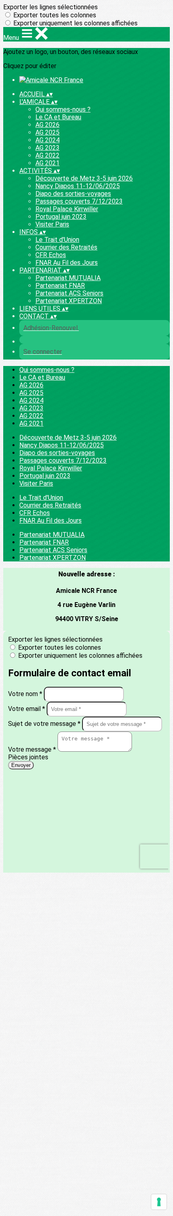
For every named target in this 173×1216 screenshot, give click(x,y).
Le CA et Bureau (58, 117)
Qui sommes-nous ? (63, 109)
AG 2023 (47, 148)
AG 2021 (47, 163)
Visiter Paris (52, 224)
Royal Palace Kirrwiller (66, 209)
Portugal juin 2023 (60, 216)
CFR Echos (50, 255)
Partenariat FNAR (60, 285)
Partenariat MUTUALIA (68, 278)
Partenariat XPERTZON (68, 301)
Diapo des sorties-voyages (73, 193)
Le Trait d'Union (57, 239)
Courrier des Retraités (66, 247)
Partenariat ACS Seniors (69, 293)
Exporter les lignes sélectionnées (50, 7)
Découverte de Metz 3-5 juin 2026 (84, 178)
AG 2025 (47, 132)
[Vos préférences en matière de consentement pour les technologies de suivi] (159, 1202)
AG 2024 (47, 140)
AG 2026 (47, 125)
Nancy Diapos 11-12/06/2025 (77, 186)
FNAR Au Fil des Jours (66, 262)
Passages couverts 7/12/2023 (79, 201)
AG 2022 (47, 155)
